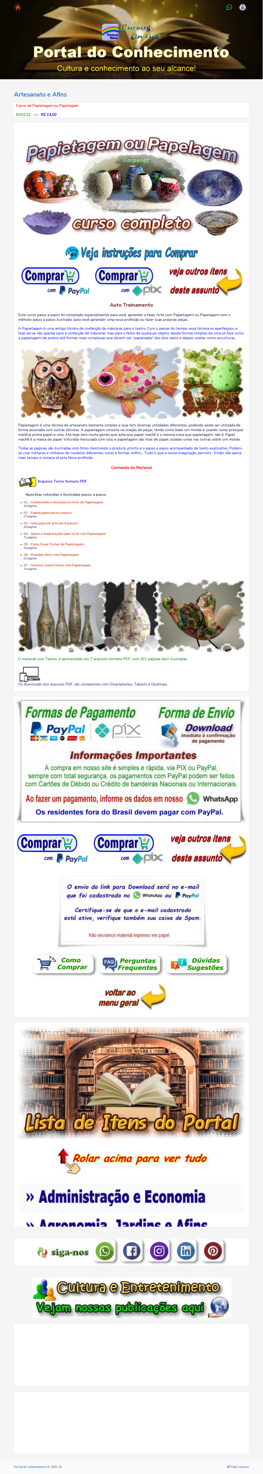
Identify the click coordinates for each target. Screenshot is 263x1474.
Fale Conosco (240, 1467)
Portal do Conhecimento (30, 1467)
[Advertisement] (131, 1357)
